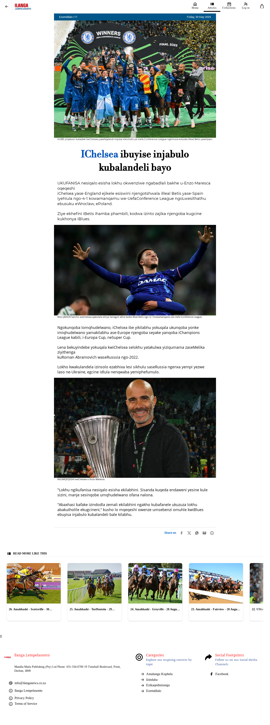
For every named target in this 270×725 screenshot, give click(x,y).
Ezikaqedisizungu (158, 685)
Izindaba (152, 679)
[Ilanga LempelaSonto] (99, 6)
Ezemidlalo (153, 691)
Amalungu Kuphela (159, 674)
